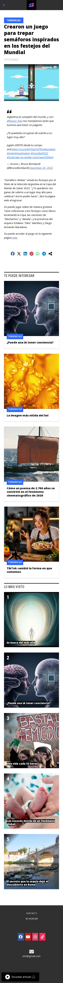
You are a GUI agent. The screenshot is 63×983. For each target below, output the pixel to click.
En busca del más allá (21, 642)
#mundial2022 (39, 153)
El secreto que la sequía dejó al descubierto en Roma (27, 883)
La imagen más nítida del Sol (27, 415)
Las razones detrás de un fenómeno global (31, 822)
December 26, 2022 (41, 168)
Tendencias (14, 20)
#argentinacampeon (18, 153)
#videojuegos (47, 149)
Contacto (31, 913)
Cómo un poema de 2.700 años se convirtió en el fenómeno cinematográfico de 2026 (31, 491)
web (14, 237)
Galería (47, 67)
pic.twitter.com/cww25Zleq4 (36, 157)
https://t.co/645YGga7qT (25, 149)
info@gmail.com (31, 956)
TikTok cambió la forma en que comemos (29, 570)
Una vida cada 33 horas (22, 763)
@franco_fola (14, 121)
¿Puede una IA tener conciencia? (30, 342)
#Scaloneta (13, 157)
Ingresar (33, 919)
